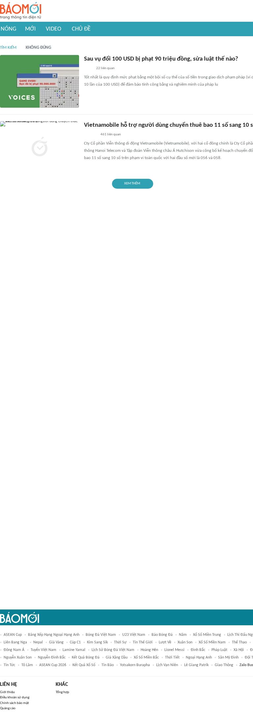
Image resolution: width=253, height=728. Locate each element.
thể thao (239, 642)
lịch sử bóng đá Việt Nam (113, 650)
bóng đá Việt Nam (101, 635)
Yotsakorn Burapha (135, 665)
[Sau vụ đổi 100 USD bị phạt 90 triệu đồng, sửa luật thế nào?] (39, 81)
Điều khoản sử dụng (14, 697)
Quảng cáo (7, 708)
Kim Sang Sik (97, 642)
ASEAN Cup (13, 635)
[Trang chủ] (20, 11)
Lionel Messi (174, 650)
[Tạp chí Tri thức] (88, 69)
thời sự (120, 642)
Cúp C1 (75, 642)
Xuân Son (185, 642)
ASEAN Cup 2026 (52, 665)
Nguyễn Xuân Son (18, 658)
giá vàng (56, 642)
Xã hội (239, 650)
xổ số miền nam (212, 642)
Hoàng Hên (149, 650)
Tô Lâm (27, 665)
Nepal (38, 642)
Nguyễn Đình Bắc (52, 658)
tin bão (107, 665)
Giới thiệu (7, 692)
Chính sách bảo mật (14, 703)
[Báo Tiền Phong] (90, 135)
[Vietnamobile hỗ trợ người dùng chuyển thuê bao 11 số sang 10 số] (39, 147)
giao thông (224, 665)
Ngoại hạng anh (199, 658)
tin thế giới (143, 642)
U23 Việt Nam (133, 635)
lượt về (165, 642)
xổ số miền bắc (146, 658)
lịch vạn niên (167, 665)
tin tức (9, 665)
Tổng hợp (62, 692)
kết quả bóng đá (85, 658)
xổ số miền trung (207, 635)
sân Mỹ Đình (228, 658)
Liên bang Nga (15, 642)
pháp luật (219, 650)
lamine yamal (74, 650)
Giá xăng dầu (116, 658)
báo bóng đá (162, 635)
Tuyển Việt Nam (43, 650)
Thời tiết (172, 658)
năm (183, 635)
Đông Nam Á (14, 650)
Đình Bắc (198, 650)
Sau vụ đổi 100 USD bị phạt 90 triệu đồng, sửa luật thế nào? (161, 59)
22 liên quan (105, 68)
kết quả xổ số (83, 665)
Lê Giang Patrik (196, 665)
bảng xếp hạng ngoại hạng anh (53, 635)
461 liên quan (110, 134)
